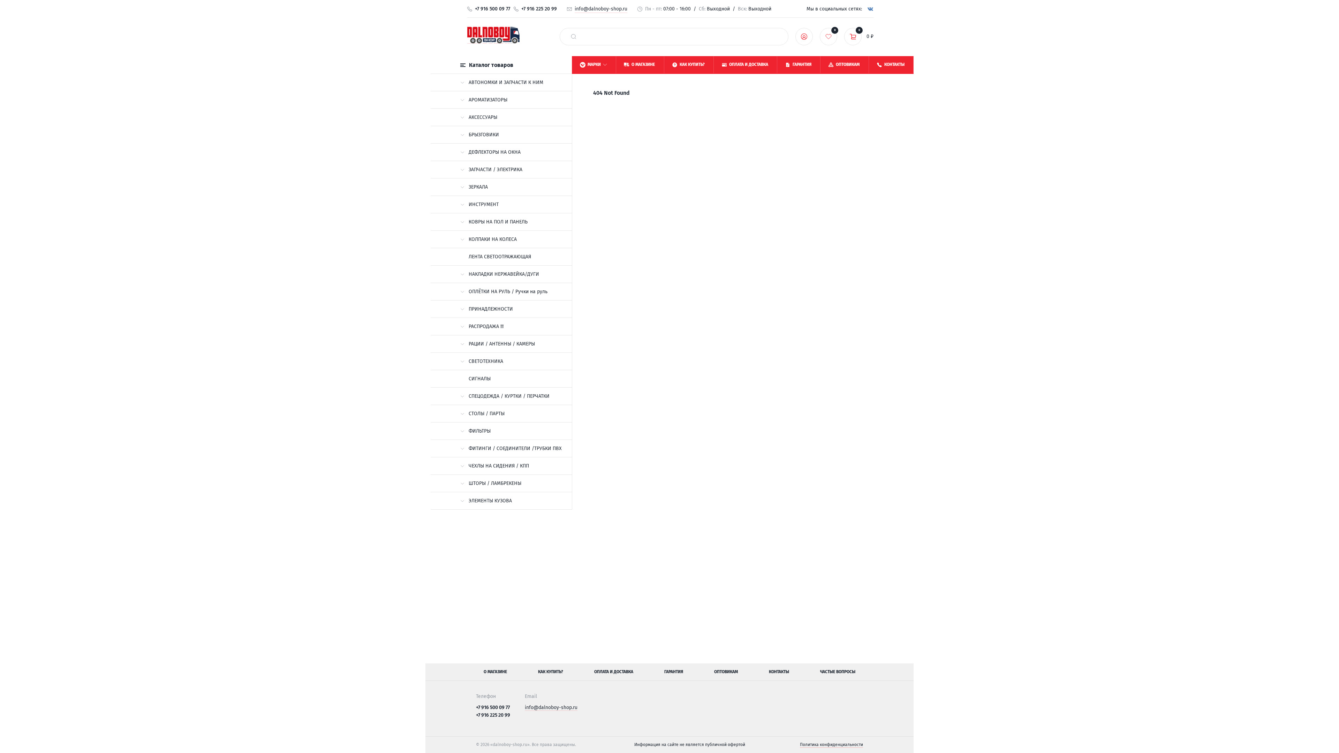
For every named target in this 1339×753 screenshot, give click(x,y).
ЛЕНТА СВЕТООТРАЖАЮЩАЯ (500, 257)
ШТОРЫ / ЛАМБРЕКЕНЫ (495, 483)
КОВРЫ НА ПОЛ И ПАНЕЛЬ (498, 222)
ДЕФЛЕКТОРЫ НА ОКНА (495, 152)
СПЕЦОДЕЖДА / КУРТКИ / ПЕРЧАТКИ (509, 396)
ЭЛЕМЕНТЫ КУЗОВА (490, 501)
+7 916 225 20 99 (539, 9)
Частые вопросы (837, 671)
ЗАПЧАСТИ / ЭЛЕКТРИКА (495, 170)
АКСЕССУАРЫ (483, 117)
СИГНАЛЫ (480, 379)
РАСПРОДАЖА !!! (486, 326)
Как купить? (550, 671)
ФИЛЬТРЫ (480, 431)
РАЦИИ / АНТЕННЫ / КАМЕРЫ (502, 344)
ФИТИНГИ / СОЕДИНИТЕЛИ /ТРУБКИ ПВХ (515, 448)
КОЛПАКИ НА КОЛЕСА (493, 239)
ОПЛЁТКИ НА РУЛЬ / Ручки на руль (508, 292)
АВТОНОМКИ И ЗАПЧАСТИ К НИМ (506, 82)
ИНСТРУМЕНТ (484, 204)
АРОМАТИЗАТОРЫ (488, 100)
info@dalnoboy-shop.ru (601, 9)
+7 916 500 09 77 (492, 9)
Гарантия (673, 671)
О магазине (495, 671)
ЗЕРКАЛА (478, 187)
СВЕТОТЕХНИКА (486, 361)
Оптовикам (726, 671)
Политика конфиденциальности (831, 744)
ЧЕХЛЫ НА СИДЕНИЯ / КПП (499, 466)
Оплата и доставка (613, 671)
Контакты (779, 671)
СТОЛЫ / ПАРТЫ (487, 414)
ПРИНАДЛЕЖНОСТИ (491, 309)
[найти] (573, 36)
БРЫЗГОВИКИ (484, 135)
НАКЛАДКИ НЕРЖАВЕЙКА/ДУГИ (504, 274)
